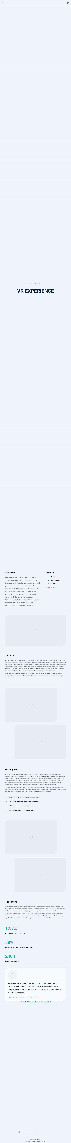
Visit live (50, 588)
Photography (14, 1111)
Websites (35, 283)
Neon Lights (14, 1108)
